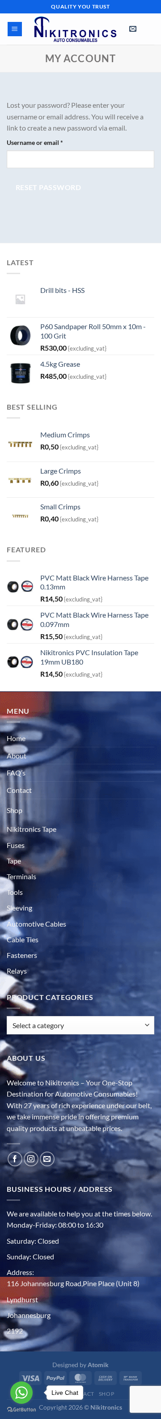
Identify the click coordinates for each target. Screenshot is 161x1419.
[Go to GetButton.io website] (21, 1410)
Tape (14, 860)
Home (16, 738)
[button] (15, 29)
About (16, 755)
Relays (17, 970)
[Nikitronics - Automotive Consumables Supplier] (75, 29)
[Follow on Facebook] (15, 1159)
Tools (15, 892)
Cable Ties (22, 939)
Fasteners (22, 955)
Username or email (47, 142)
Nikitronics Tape (31, 829)
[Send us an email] (47, 1159)
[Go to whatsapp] (21, 1392)
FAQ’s (16, 772)
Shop (14, 810)
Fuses (16, 845)
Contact (19, 790)
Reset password (48, 187)
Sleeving (19, 907)
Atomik (98, 1364)
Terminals (21, 876)
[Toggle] (31, 808)
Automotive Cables (36, 923)
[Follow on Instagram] (31, 1159)
